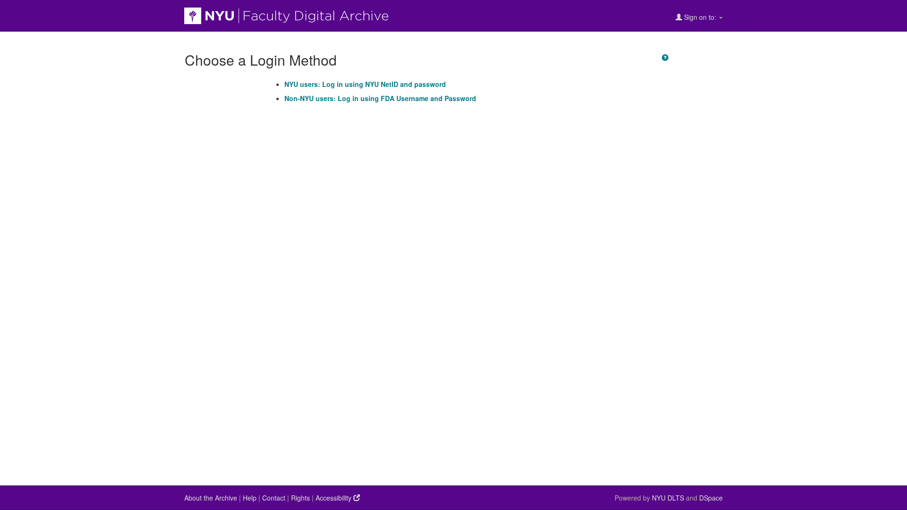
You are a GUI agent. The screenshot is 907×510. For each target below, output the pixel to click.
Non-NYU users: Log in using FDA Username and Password (380, 98)
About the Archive (210, 497)
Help (250, 497)
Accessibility (334, 497)
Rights (300, 497)
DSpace (711, 497)
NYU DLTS (668, 497)
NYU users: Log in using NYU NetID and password (365, 84)
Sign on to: (700, 17)
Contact (273, 497)
